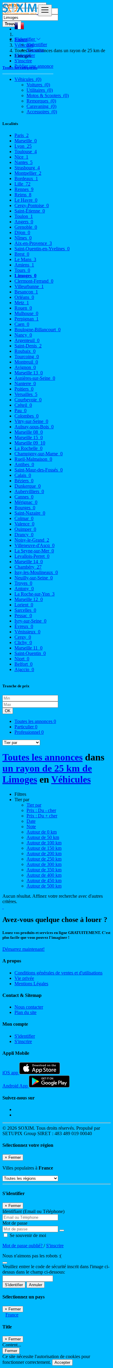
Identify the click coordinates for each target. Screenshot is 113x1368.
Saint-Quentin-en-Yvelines (42, 248)
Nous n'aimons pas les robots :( (31, 1255)
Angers (23, 221)
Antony (24, 588)
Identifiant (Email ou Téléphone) (33, 1211)
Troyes (23, 583)
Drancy (23, 534)
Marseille (25, 140)
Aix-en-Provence (33, 243)
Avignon (25, 367)
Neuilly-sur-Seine (33, 577)
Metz (21, 302)
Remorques (41, 100)
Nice (21, 156)
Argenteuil (26, 340)
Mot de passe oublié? (23, 1245)
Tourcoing (26, 356)
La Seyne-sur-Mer (34, 550)
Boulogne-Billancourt (37, 329)
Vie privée (24, 978)
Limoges (25, 275)
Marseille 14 (28, 561)
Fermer (11, 1351)
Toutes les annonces (35, 721)
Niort (21, 658)
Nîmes (23, 237)
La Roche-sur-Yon (34, 593)
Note (31, 826)
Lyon (23, 146)
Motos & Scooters (48, 95)
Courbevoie (28, 399)
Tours (22, 270)
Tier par (34, 804)
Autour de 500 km (44, 885)
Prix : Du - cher (41, 810)
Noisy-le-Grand (31, 540)
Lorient (23, 604)
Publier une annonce (33, 66)
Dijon (22, 232)
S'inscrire (35, 49)
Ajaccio (24, 669)
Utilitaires (40, 90)
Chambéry (28, 567)
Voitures (38, 84)
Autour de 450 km (44, 880)
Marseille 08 (28, 432)
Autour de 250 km (44, 858)
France (11, 1314)
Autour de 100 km (44, 842)
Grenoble (25, 227)
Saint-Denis (28, 345)
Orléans (24, 297)
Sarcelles (25, 610)
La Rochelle (28, 448)
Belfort (23, 664)
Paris (21, 135)
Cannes (23, 496)
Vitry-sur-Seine (31, 421)
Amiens (24, 264)
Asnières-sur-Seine (34, 378)
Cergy (22, 637)
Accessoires (42, 111)
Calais (22, 475)
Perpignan (26, 318)
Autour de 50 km (43, 837)
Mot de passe (14, 1223)
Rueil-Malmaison (33, 459)
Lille (22, 183)
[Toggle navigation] (45, 10)
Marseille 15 (28, 437)
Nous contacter (28, 1007)
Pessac (23, 615)
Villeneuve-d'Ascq (34, 545)
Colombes (26, 415)
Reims (22, 194)
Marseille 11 (28, 647)
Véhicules (71, 779)
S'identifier (37, 44)
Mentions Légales (31, 983)
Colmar (23, 518)
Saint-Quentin (30, 653)
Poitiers (23, 388)
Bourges (24, 507)
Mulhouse (26, 313)
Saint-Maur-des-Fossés (38, 469)
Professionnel (29, 732)
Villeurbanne (29, 286)
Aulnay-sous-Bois (34, 426)
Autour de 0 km (42, 831)
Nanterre (25, 383)
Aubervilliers (29, 491)
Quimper (25, 529)
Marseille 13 (28, 372)
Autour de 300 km (44, 864)
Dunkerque (27, 486)
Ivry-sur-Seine (30, 620)
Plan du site (25, 1012)
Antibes (24, 464)
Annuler (35, 1285)
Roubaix (25, 351)
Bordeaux (26, 178)
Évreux (23, 626)
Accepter (62, 1362)
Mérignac (25, 502)
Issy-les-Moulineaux (36, 572)
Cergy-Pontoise (31, 205)
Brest (21, 254)
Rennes (23, 189)
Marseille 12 (28, 599)
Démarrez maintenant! (23, 949)
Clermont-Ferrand (33, 281)
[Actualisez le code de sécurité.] (4, 1261)
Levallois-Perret (31, 556)
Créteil (23, 405)
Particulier (25, 726)
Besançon (26, 291)
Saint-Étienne (29, 210)
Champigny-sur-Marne (38, 453)
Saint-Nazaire (29, 513)
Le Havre (25, 200)
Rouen (23, 308)
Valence (24, 523)
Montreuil (26, 361)
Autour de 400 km (44, 875)
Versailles (25, 394)
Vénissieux (27, 631)
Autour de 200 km (44, 853)
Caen (21, 324)
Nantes (23, 162)
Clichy (23, 642)
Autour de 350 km (44, 869)
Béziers (23, 480)
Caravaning (41, 106)
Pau (20, 410)
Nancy (23, 335)
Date (31, 821)
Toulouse (25, 151)
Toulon (23, 216)
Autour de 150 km (44, 848)
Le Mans (25, 259)
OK (8, 711)
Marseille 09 (29, 442)
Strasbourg (27, 167)
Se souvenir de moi (27, 1235)
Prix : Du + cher (42, 815)
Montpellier (27, 173)
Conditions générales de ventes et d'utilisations (58, 972)
